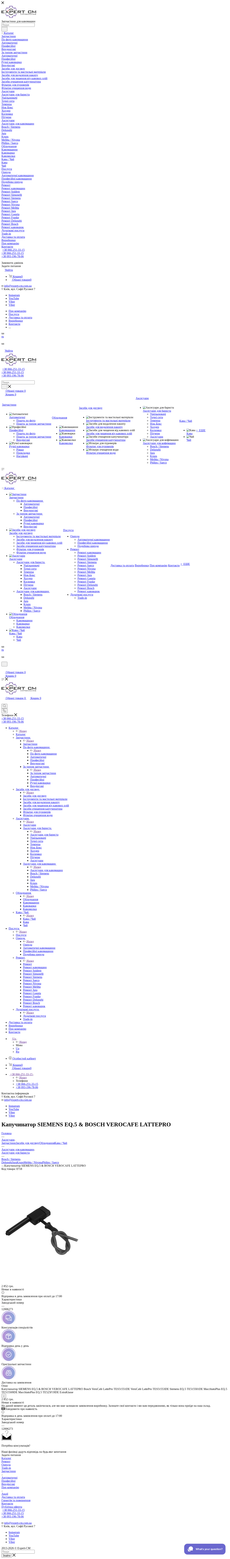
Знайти (6, 1555)
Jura (14, 1162)
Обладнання (30, 899)
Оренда (27, 944)
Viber (12, 301)
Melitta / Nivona (33, 1162)
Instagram (14, 295)
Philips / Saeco (50, 1162)
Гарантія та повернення (15, 1500)
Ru (17, 1051)
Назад (23, 731)
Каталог (21, 734)
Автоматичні (9, 1477)
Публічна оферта (11, 1506)
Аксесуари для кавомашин (46, 870)
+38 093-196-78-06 (12, 256)
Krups (20, 1162)
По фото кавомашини (43, 753)
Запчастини (30, 744)
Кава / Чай (29, 918)
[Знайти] (4, 29)
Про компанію (10, 1487)
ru (2, 336)
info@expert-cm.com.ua (18, 285)
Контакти (7, 1503)
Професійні (8, 1480)
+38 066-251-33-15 (13, 249)
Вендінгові (8, 1484)
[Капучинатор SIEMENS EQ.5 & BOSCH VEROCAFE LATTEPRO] (41, 1269)
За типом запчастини (43, 773)
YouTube (14, 298)
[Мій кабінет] (3, 668)
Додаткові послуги (34, 1015)
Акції (4, 1493)
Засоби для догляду (35, 795)
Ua (17, 1048)
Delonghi (6, 1162)
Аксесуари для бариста (44, 834)
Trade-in (6, 1467)
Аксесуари (29, 824)
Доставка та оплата (13, 1497)
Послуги (21, 934)
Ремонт (27, 964)
